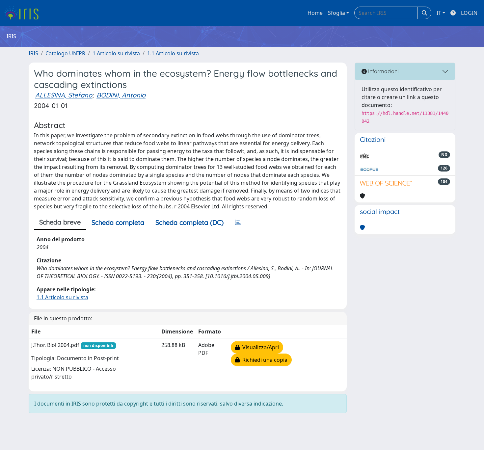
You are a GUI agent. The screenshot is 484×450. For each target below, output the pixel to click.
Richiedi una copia (263, 359)
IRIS (33, 53)
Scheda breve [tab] (60, 222)
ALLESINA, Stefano (63, 95)
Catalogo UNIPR (65, 53)
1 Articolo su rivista (116, 53)
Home (315, 12)
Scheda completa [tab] (118, 222)
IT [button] (439, 12)
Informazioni (382, 71)
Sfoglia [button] (336, 12)
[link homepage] (24, 13)
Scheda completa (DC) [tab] (189, 222)
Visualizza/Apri (259, 347)
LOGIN (469, 12)
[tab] (238, 222)
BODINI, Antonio (121, 95)
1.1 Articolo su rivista (173, 53)
